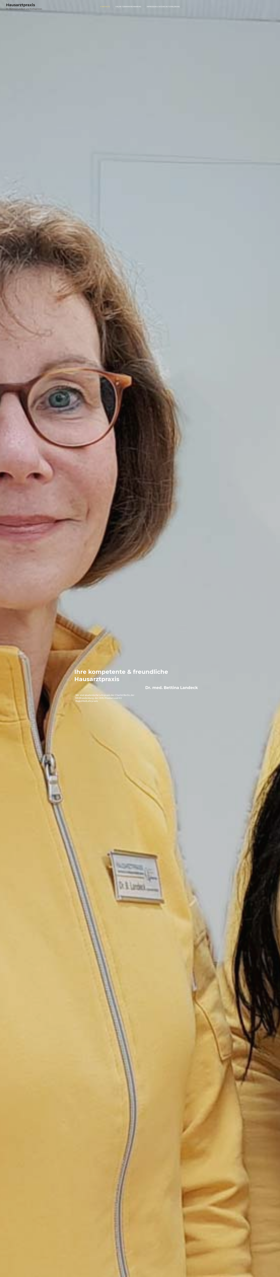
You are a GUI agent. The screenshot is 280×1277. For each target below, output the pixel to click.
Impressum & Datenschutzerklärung (163, 7)
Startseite (105, 7)
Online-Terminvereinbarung (128, 7)
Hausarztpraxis (20, 5)
